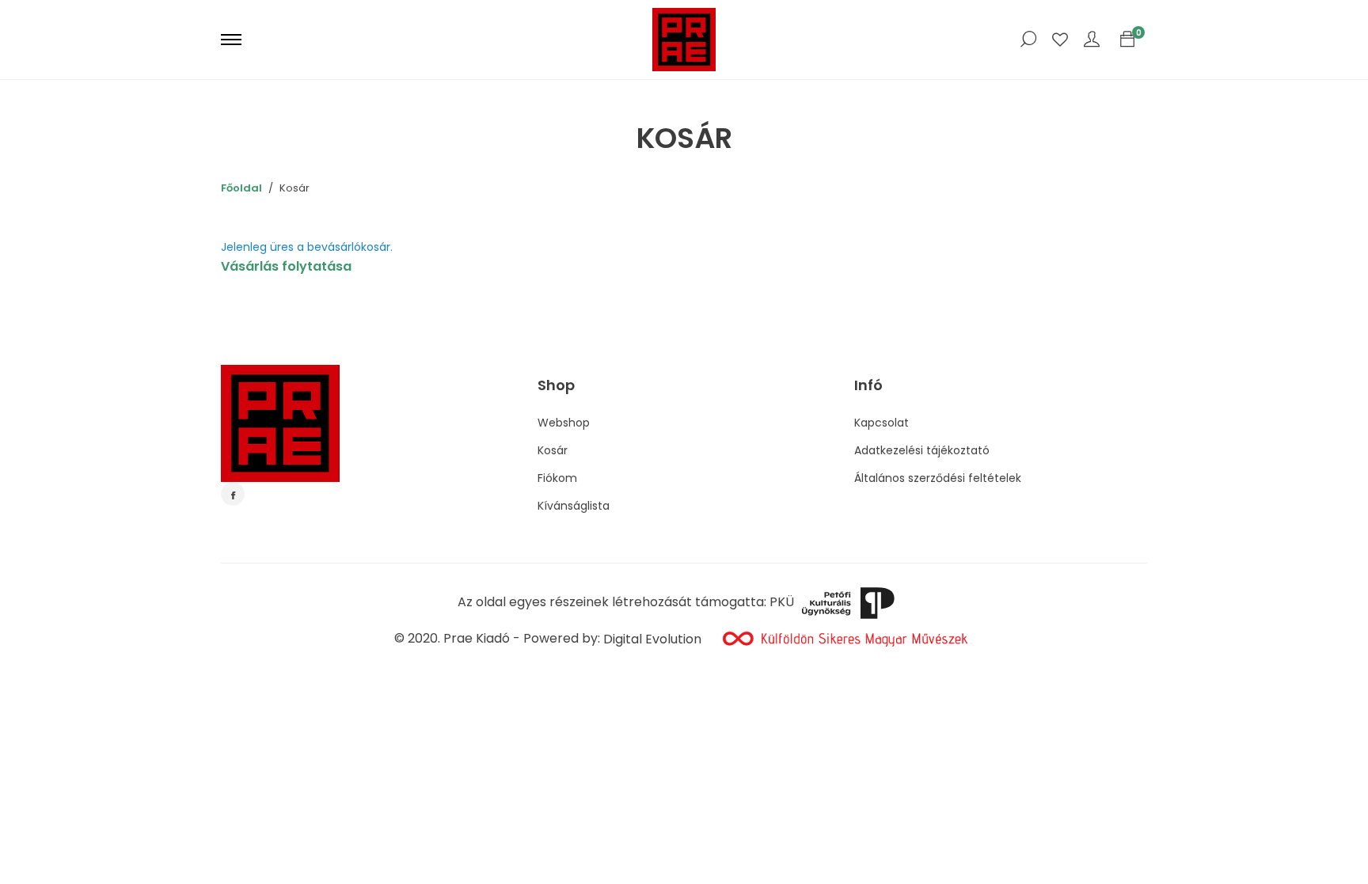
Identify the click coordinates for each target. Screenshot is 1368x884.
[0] (1127, 39)
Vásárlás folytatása (286, 266)
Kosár (553, 450)
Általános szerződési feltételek (937, 478)
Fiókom (557, 478)
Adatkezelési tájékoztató (922, 450)
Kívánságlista (574, 506)
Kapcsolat (881, 423)
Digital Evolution (652, 639)
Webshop (564, 423)
